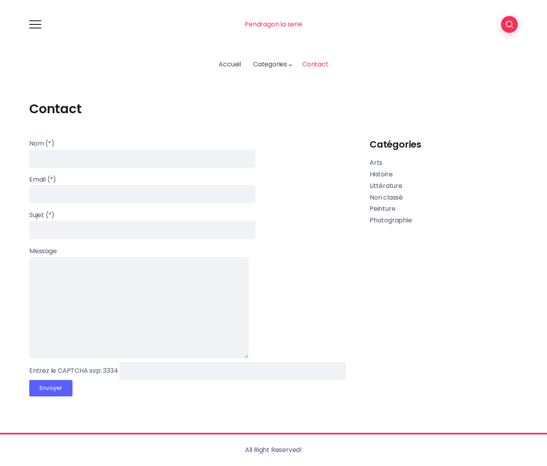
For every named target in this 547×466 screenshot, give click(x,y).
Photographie (391, 220)
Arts (376, 162)
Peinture (382, 208)
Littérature (386, 185)
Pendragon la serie (273, 24)
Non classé (386, 197)
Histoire (381, 174)
